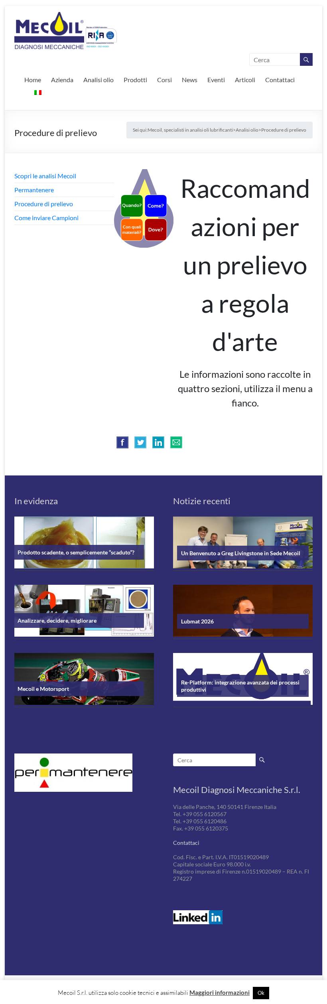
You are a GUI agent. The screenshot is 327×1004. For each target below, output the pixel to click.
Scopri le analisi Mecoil (45, 175)
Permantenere (34, 189)
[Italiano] (37, 92)
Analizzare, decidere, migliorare (57, 620)
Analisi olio (98, 79)
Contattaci (280, 79)
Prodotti (135, 79)
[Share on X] (140, 442)
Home (32, 79)
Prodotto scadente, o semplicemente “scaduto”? (76, 552)
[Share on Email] (176, 442)
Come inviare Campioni (46, 217)
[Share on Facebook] (122, 442)
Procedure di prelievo (43, 203)
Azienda (62, 79)
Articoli (245, 79)
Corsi (164, 79)
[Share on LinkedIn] (158, 442)
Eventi (216, 79)
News (189, 79)
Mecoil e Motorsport (43, 688)
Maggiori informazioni (219, 992)
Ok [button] (261, 993)
